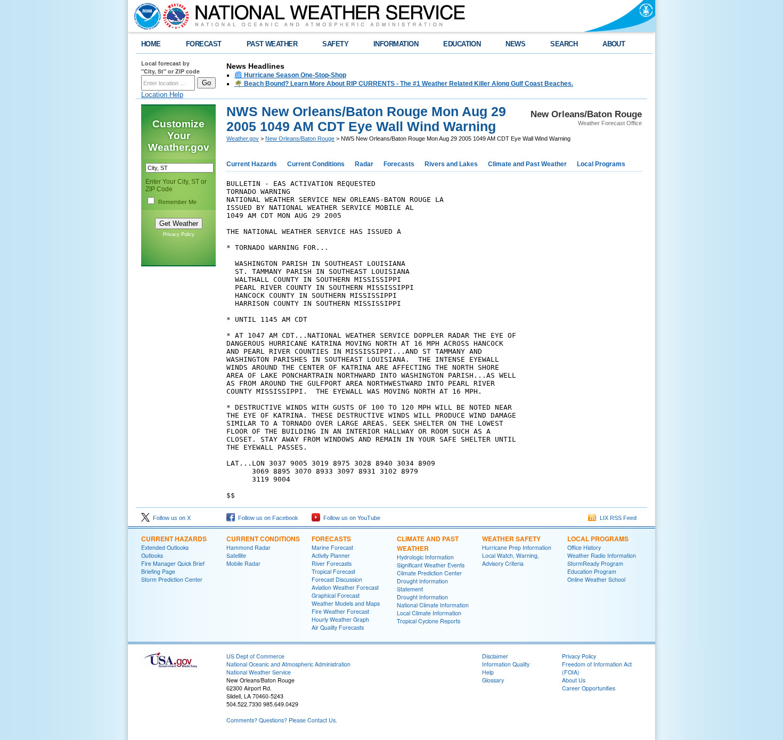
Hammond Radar (248, 547)
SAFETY (335, 44)
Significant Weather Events (430, 565)
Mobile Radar (243, 563)
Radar (364, 164)
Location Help (162, 95)
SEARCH (563, 44)
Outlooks (152, 555)
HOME (151, 44)
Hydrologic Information (425, 557)
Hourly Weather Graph (340, 619)
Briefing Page (158, 571)
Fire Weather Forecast (340, 611)
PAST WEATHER (272, 44)
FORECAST (204, 44)
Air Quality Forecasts (338, 627)
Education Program (591, 571)
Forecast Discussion (337, 579)
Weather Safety (511, 538)
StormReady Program (595, 563)
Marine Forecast (332, 547)
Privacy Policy (178, 234)
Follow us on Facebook (266, 518)
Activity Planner (331, 555)
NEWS (515, 44)
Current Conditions (316, 164)
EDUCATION (461, 44)
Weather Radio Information (601, 555)
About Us (573, 680)
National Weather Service (258, 672)
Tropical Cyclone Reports (428, 621)
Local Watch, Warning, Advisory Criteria (510, 559)
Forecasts (399, 164)
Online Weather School (596, 579)
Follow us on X (170, 518)
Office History (584, 547)
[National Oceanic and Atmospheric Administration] (145, 16)
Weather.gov (242, 138)
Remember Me (177, 202)
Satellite (236, 555)
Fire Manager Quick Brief (173, 563)
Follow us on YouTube (350, 518)
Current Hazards (251, 164)
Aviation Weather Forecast (345, 587)
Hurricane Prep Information (516, 547)
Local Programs (601, 164)
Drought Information (422, 597)
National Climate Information (433, 605)
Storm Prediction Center (171, 579)
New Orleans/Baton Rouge (300, 138)
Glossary (493, 680)
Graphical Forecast (336, 595)
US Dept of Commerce (255, 656)
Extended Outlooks (165, 547)
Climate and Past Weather (527, 164)
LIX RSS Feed (617, 518)
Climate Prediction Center (429, 573)
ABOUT (613, 44)
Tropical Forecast (333, 571)
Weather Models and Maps (346, 603)
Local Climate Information (429, 613)
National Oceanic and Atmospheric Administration (288, 664)
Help (488, 672)
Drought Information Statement (422, 585)
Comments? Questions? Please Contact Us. (281, 720)
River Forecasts (332, 563)
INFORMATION (395, 44)
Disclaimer (495, 656)
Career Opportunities (588, 688)
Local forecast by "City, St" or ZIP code (170, 67)
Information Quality (505, 664)
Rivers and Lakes (451, 164)
